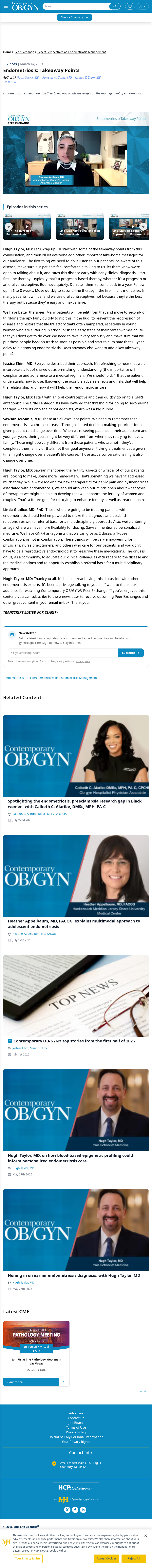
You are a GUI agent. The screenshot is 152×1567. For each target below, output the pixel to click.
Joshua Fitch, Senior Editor (29, 1048)
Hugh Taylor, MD (23, 1168)
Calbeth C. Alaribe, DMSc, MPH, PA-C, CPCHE (41, 814)
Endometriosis (14, 678)
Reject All (134, 1558)
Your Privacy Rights (76, 1442)
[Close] (145, 1535)
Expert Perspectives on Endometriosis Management (62, 678)
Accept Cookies (107, 1558)
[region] (76, 1548)
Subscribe (128, 653)
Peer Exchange (24, 52)
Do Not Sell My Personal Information (76, 1437)
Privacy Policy (76, 1432)
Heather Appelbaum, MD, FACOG (34, 934)
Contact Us (76, 1418)
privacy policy (82, 661)
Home (7, 52)
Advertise (76, 1413)
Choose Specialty (72, 17)
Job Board (76, 1423)
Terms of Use (76, 1427)
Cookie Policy (57, 1550)
